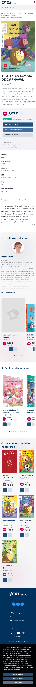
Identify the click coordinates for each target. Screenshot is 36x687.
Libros (8, 13)
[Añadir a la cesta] (11, 349)
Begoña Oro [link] (7, 84)
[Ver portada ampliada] (18, 46)
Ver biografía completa (8, 292)
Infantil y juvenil (18, 13)
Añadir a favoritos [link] (11, 135)
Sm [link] (2, 157)
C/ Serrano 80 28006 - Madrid (18, 642)
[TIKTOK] (22, 604)
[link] (15, 349)
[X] (18, 604)
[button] (14, 355)
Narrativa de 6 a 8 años (10, 15)
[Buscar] (33, 7)
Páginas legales (17, 613)
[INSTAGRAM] (14, 604)
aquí (18, 669)
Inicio (3, 13)
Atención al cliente (17, 621)
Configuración (18, 682)
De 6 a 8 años (29, 13)
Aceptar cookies (18, 674)
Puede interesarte (17, 617)
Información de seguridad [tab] (19, 200)
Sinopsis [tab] (4, 200)
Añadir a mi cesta (11, 124)
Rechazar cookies (18, 678)
